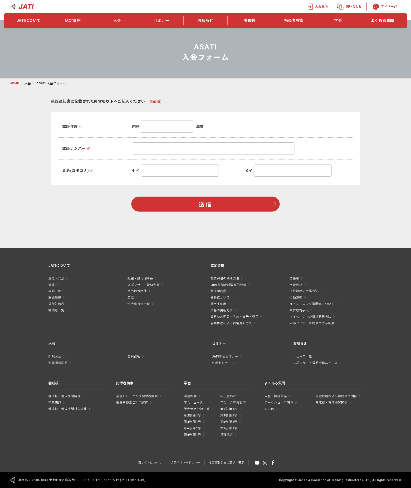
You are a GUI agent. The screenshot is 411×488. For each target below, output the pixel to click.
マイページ (389, 6)
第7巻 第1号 (228, 428)
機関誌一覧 (56, 310)
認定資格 (73, 20)
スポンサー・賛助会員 (143, 285)
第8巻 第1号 (192, 434)
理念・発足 (56, 278)
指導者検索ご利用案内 (132, 402)
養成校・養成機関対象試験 (67, 409)
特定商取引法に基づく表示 (226, 462)
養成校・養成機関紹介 (64, 396)
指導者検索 (294, 20)
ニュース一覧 (302, 356)
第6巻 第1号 (192, 428)
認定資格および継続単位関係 (336, 396)
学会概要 (190, 396)
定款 (130, 297)
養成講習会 (218, 291)
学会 (338, 20)
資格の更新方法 (221, 310)
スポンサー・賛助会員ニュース (315, 363)
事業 (51, 285)
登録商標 (54, 297)
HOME (14, 83)
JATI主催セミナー (225, 356)
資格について (220, 297)
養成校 (249, 20)
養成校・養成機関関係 (331, 402)
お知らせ (205, 20)
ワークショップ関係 (278, 402)
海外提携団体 (137, 291)
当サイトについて (150, 462)
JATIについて (29, 20)
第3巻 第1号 (228, 415)
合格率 (294, 278)
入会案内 (321, 6)
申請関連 (54, 402)
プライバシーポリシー (185, 462)
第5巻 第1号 (228, 422)
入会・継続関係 (275, 396)
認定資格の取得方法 (224, 278)
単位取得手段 (299, 310)
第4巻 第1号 (192, 422)
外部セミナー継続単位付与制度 (311, 323)
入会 (117, 20)
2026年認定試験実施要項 (228, 285)
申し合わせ (228, 396)
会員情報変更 (58, 363)
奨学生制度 (218, 304)
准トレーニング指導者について (311, 304)
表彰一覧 (54, 291)
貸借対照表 (56, 304)
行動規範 (295, 297)
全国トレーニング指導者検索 (137, 396)
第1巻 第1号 (228, 409)
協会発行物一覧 (138, 304)
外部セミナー (221, 363)
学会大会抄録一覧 (197, 409)
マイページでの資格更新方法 (310, 317)
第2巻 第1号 (192, 415)
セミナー (161, 20)
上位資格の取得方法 (303, 291)
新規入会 (54, 356)
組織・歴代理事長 (140, 278)
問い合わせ (354, 6)
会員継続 (133, 356)
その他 (269, 409)
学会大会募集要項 (233, 402)
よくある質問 (382, 20)
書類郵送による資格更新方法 (231, 323)
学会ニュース (193, 402)
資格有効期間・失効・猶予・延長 (234, 317)
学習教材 (295, 285)
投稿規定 (226, 434)
